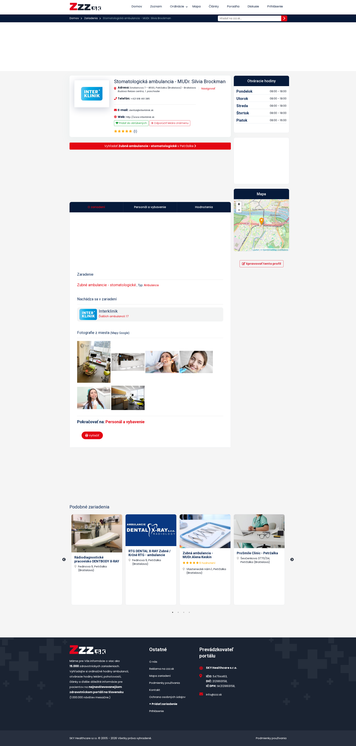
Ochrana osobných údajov (167, 697)
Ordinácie (177, 6)
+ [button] (239, 204)
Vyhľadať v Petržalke (149, 146)
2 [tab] (178, 612)
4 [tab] (189, 612)
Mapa (196, 6)
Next (292, 559)
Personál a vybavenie (125, 421)
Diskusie (253, 6)
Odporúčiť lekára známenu (171, 123)
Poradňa (233, 6)
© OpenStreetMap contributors (274, 249)
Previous (64, 559)
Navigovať (208, 88)
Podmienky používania (164, 683)
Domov (136, 6)
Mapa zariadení (160, 676)
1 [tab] (172, 612)
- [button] (239, 209)
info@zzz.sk (214, 694)
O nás (153, 662)
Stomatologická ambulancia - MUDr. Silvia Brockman (170, 81)
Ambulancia (151, 285)
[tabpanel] (97, 560)
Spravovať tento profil (263, 264)
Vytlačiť (93, 435)
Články (214, 6)
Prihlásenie (275, 6)
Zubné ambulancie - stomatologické (106, 285)
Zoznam (156, 6)
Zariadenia (91, 18)
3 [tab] (184, 612)
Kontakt (154, 690)
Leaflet (256, 249)
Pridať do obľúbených (132, 123)
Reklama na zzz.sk (161, 669)
